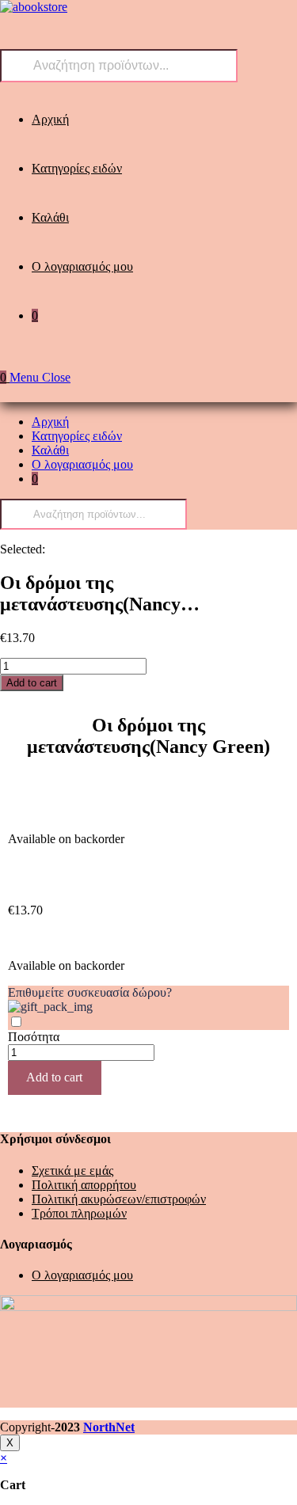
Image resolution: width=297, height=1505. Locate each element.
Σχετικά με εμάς (72, 1170)
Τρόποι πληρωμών (79, 1213)
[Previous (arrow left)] (27, 752)
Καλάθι (50, 450)
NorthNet (109, 1427)
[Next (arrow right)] (269, 752)
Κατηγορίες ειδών (77, 436)
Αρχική (50, 421)
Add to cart (31, 683)
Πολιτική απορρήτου (84, 1184)
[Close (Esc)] (279, 17)
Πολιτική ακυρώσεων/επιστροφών (119, 1199)
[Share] (244, 17)
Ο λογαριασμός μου (82, 464)
